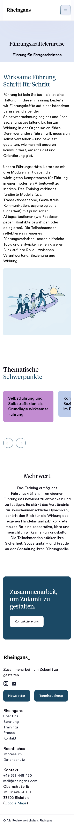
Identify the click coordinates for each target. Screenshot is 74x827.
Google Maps (16, 803)
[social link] (5, 683)
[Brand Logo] (19, 10)
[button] (65, 10)
